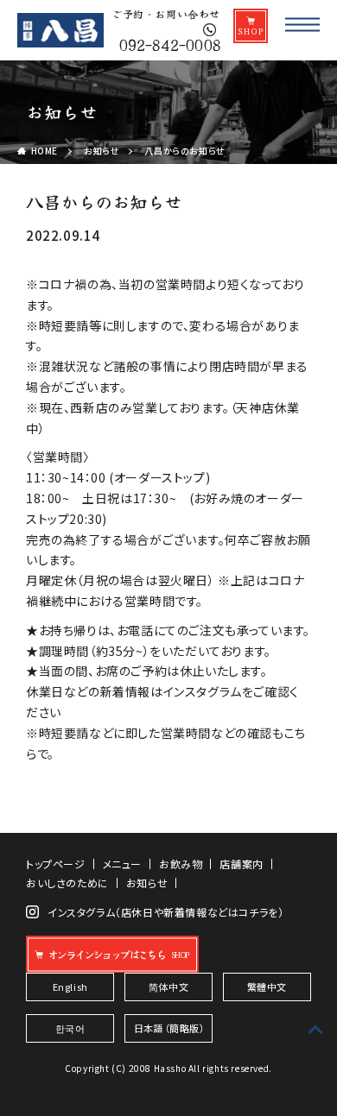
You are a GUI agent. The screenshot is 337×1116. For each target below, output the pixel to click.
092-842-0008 (169, 42)
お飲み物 (180, 864)
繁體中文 (267, 986)
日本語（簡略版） (170, 1028)
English (70, 986)
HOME (44, 150)
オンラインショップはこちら (106, 954)
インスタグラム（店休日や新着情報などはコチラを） (165, 911)
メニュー (122, 864)
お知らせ (101, 150)
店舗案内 (241, 864)
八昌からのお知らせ (184, 150)
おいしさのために (67, 883)
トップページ (56, 864)
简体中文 (168, 986)
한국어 (70, 1028)
